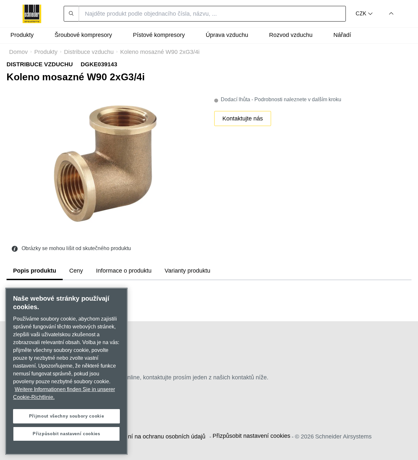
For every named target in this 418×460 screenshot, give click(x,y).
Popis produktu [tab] (34, 270)
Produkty (45, 52)
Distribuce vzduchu (89, 52)
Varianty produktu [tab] (187, 270)
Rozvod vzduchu (291, 35)
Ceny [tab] (76, 270)
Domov (18, 52)
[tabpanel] (209, 295)
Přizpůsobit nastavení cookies (251, 436)
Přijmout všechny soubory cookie (66, 416)
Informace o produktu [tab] (124, 270)
